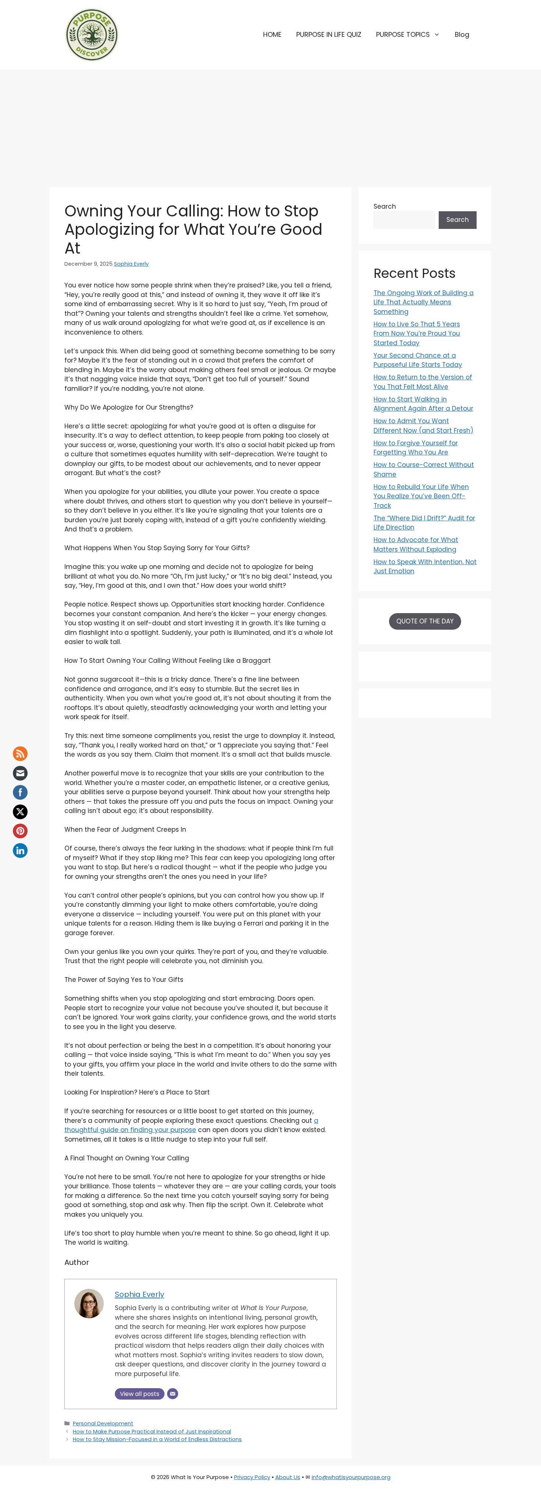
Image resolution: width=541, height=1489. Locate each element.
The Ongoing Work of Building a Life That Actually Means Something (424, 302)
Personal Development (103, 1423)
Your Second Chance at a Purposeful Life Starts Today (418, 360)
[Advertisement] (270, 124)
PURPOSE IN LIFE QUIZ (328, 34)
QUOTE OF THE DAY (425, 621)
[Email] (172, 1393)
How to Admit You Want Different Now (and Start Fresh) (423, 426)
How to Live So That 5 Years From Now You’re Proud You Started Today (417, 333)
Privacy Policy (252, 1477)
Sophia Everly (131, 264)
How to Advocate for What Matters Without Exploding (416, 544)
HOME (272, 34)
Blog (462, 34)
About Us (287, 1477)
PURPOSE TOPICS (403, 34)
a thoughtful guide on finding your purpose (191, 1125)
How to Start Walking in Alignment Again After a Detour (423, 404)
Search (385, 206)
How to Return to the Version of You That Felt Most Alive (423, 382)
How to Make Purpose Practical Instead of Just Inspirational (152, 1431)
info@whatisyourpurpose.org (351, 1477)
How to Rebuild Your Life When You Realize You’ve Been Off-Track (421, 496)
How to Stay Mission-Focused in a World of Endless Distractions (157, 1439)
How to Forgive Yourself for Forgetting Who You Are (416, 448)
